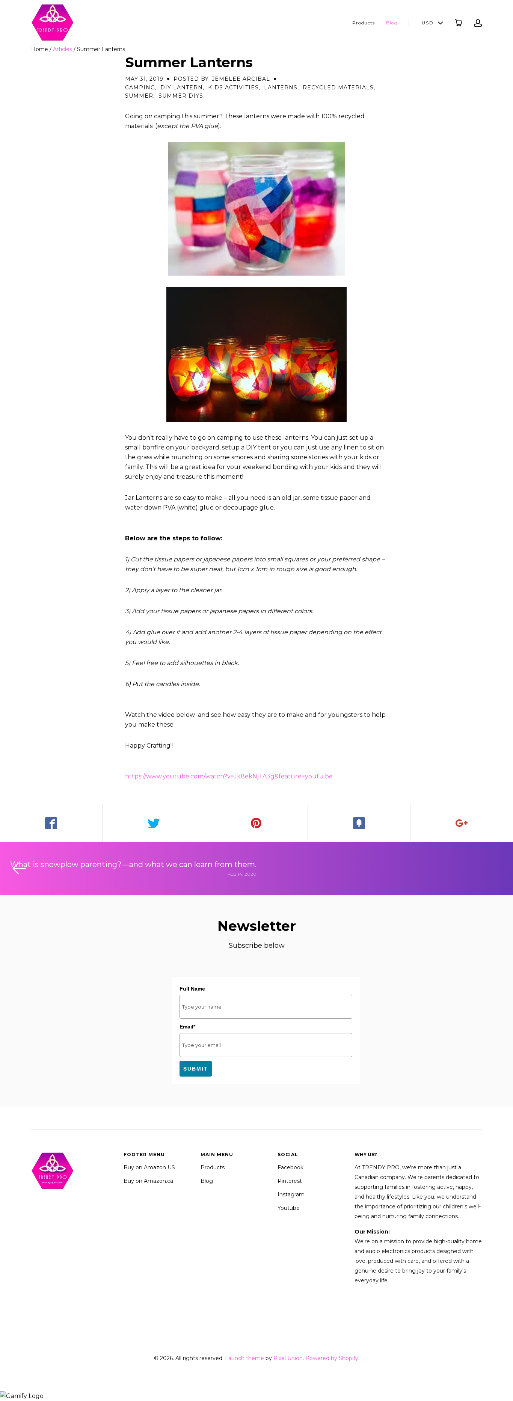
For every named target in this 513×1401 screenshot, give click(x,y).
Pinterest (290, 1181)
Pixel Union (288, 1358)
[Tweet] (154, 823)
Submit (195, 1069)
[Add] (461, 823)
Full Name (192, 989)
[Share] (51, 823)
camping (140, 87)
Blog (392, 23)
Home (39, 49)
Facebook (290, 1167)
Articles (62, 49)
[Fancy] (359, 823)
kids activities (233, 87)
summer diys (180, 95)
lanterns (280, 87)
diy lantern (181, 87)
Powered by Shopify (331, 1358)
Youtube (289, 1208)
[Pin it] (256, 823)
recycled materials (338, 87)
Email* (187, 1027)
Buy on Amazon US (149, 1167)
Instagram (291, 1194)
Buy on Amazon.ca (148, 1181)
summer (139, 95)
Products (363, 23)
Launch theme (244, 1358)
